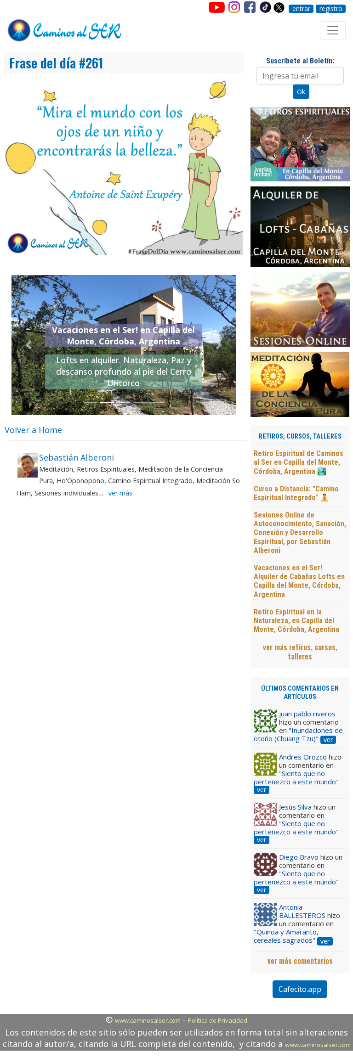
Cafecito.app (300, 989)
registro (330, 9)
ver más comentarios (300, 960)
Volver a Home (33, 429)
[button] (28, 345)
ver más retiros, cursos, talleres (300, 652)
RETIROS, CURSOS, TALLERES (300, 436)
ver (328, 740)
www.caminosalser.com (148, 1020)
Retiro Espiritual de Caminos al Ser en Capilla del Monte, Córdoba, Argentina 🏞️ (298, 462)
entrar (301, 9)
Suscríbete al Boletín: (300, 60)
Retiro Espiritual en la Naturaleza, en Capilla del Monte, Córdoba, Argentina (296, 621)
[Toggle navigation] (333, 30)
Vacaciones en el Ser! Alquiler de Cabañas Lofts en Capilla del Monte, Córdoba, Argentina (299, 581)
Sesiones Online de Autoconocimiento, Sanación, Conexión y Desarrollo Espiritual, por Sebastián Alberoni (300, 533)
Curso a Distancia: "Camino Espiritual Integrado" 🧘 (296, 493)
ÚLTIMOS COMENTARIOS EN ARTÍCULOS (300, 692)
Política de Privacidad (217, 1020)
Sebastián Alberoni (76, 457)
